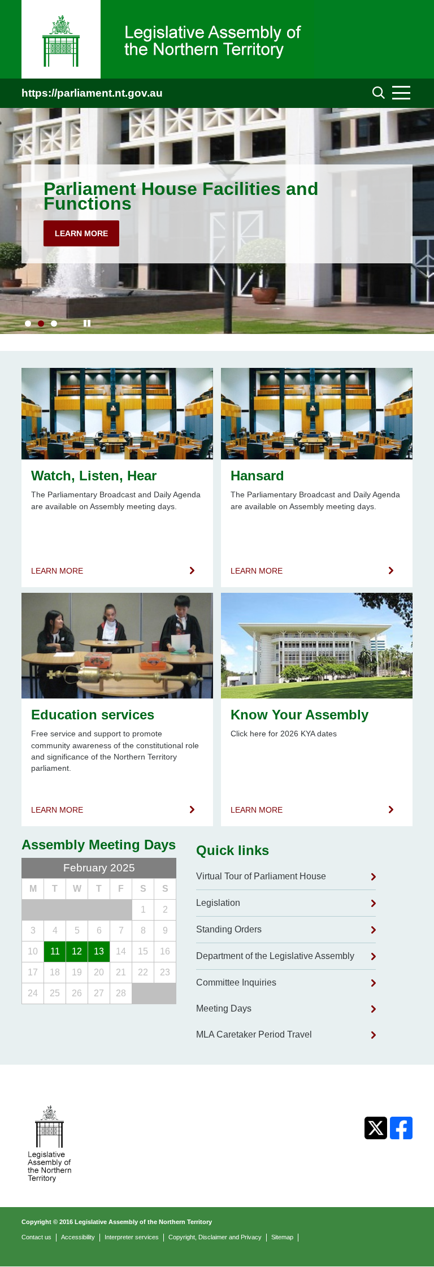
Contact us (36, 1237)
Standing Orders (229, 929)
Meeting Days (223, 1008)
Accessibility (78, 1237)
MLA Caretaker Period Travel (254, 1034)
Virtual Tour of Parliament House (261, 876)
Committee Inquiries (236, 982)
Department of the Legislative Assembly (275, 956)
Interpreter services (132, 1237)
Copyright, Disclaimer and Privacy (215, 1237)
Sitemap (282, 1237)
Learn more (81, 233)
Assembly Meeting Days (98, 844)
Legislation (218, 903)
